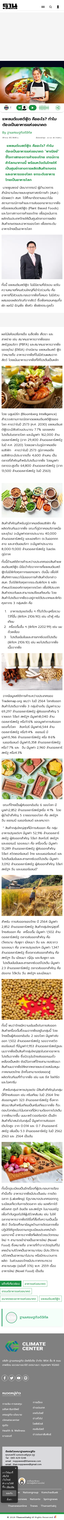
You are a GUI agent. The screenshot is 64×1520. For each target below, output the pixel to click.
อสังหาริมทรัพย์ (10, 1409)
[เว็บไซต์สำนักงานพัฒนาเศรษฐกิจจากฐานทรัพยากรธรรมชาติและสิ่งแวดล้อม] (32, 1480)
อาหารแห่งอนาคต (35, 1284)
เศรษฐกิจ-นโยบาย (12, 1415)
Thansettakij (23, 1517)
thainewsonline (17, 1506)
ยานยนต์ (7, 1436)
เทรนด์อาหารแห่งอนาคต (16, 1291)
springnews (50, 1499)
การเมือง (37, 1402)
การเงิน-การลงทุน (12, 1404)
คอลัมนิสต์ (38, 1429)
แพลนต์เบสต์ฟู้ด (50, 1299)
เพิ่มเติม (10, 1486)
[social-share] (5, 1378)
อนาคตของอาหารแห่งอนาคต (19, 1299)
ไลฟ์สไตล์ (38, 1424)
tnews (34, 1506)
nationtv (35, 1499)
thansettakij (48, 1506)
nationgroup (30, 1492)
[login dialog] (57, 6)
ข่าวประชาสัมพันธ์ (42, 1434)
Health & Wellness (13, 1431)
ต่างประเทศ (39, 1408)
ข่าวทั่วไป (37, 1418)
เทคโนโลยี (38, 1413)
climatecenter (10, 1420)
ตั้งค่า (9, 1499)
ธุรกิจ (5, 1425)
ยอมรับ (9, 1493)
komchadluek (49, 1492)
